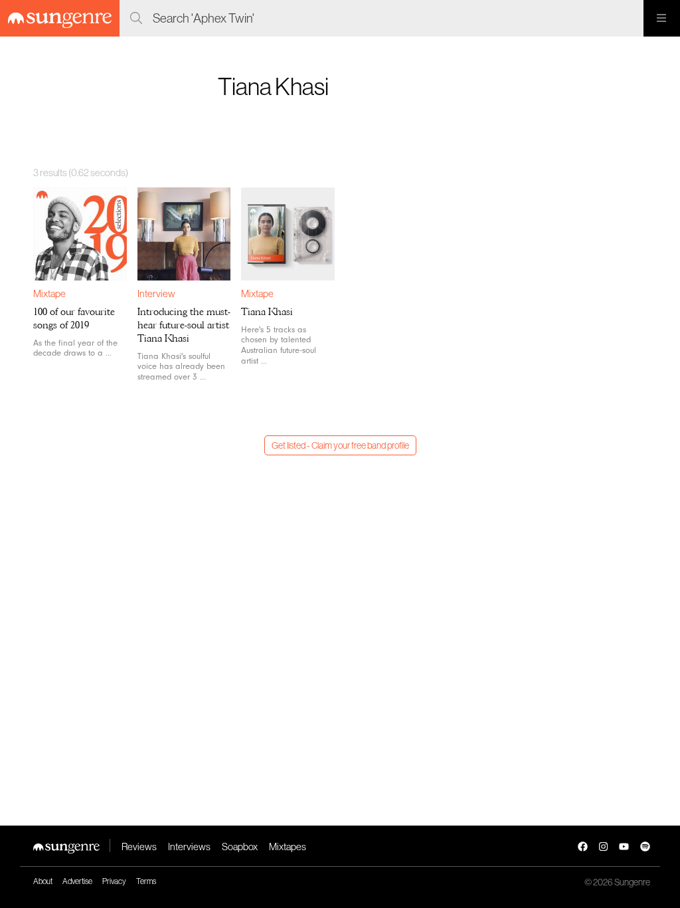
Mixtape (49, 293)
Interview (156, 293)
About (42, 881)
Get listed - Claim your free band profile (340, 445)
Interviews (189, 846)
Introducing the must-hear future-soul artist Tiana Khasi (183, 325)
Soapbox (240, 846)
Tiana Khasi (267, 312)
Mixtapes (287, 846)
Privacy (114, 881)
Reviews (139, 846)
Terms (146, 881)
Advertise (77, 881)
